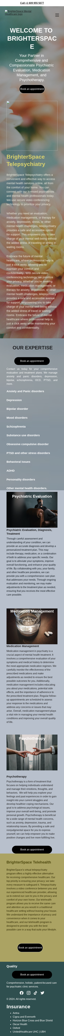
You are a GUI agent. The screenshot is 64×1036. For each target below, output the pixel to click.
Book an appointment (32, 89)
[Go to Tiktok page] (35, 993)
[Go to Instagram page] (28, 993)
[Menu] (57, 15)
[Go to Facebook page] (21, 993)
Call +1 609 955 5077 (32, 3)
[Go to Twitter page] (42, 993)
